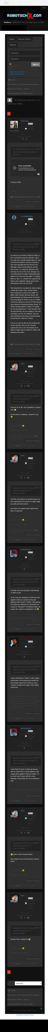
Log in (17, 206)
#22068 (37, 758)
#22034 (37, 488)
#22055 (37, 666)
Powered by (20, 1015)
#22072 (37, 843)
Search (13, 45)
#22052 (37, 579)
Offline (30, 123)
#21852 (37, 244)
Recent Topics (24, 39)
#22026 (37, 396)
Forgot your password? (17, 72)
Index (12, 39)
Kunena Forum (29, 1015)
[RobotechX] (24, 15)
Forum (13, 80)
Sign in (35, 64)
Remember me (10, 67)
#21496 (37, 149)
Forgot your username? (17, 74)
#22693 (37, 928)
